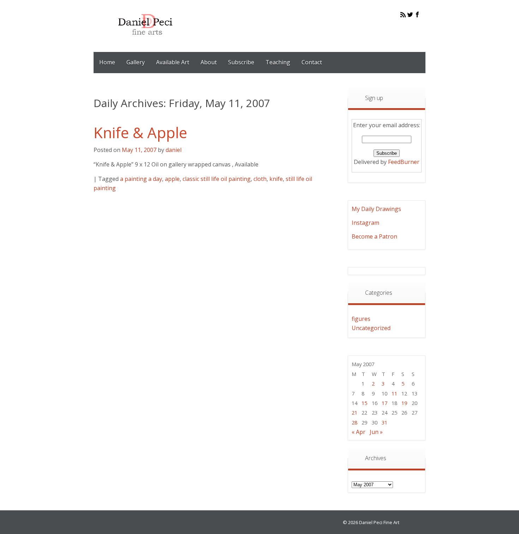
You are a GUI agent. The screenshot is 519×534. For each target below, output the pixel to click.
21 (354, 412)
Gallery (135, 62)
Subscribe (241, 62)
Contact (312, 62)
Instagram (365, 223)
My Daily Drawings (376, 209)
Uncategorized (371, 328)
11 (394, 393)
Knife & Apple (140, 132)
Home (107, 62)
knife (276, 179)
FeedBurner (403, 162)
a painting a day (141, 179)
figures (361, 319)
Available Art (172, 62)
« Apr (358, 432)
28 (354, 422)
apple (172, 179)
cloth (260, 179)
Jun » (376, 432)
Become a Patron (374, 236)
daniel (173, 150)
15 (364, 402)
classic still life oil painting (217, 179)
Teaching (278, 62)
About (209, 62)
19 (404, 402)
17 (384, 402)
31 (384, 422)
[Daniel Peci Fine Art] (146, 40)
